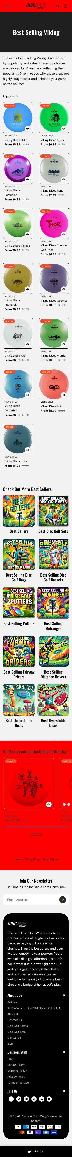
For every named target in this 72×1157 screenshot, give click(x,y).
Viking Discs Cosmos (54, 300)
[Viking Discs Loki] (54, 384)
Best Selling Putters (18, 623)
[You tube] (49, 1099)
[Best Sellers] (19, 511)
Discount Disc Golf (33, 1116)
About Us (13, 1014)
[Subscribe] (62, 899)
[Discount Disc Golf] (36, 6)
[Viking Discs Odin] (18, 117)
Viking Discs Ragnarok (12, 302)
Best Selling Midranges (53, 626)
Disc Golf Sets (16, 1032)
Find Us (12, 1091)
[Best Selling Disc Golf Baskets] (53, 554)
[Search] (57, 6)
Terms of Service (18, 1082)
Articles (12, 1002)
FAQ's (10, 1059)
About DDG (14, 995)
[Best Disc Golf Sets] (53, 511)
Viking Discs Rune (52, 190)
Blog (10, 1043)
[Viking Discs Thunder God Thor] (54, 223)
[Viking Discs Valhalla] (18, 223)
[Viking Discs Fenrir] (54, 117)
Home (17, 859)
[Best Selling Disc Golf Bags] (19, 554)
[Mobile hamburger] (7, 6)
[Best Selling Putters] (19, 603)
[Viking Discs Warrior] (54, 333)
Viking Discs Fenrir (52, 140)
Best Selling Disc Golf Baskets (53, 577)
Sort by (39, 1151)
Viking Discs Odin (16, 140)
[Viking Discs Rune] (54, 168)
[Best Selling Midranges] (53, 603)
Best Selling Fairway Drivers (18, 674)
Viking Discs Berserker (12, 192)
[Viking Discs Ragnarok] (18, 278)
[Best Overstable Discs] (53, 700)
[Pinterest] (34, 1099)
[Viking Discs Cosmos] (54, 278)
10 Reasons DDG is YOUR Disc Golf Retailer (34, 1008)
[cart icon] (65, 6)
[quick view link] (27, 128)
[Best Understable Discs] (19, 700)
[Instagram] (26, 1099)
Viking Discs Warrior (53, 355)
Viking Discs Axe (15, 355)
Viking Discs (32, 859)
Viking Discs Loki (51, 406)
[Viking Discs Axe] (18, 333)
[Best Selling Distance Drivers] (53, 651)
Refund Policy (16, 1065)
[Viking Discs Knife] (18, 439)
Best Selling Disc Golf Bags (19, 577)
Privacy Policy (16, 1076)
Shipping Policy (17, 1070)
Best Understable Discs (19, 723)
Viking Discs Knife (16, 461)
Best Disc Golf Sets (53, 531)
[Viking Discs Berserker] (18, 168)
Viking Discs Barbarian (12, 408)
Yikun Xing (10, 816)
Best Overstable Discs (53, 723)
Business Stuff (17, 1052)
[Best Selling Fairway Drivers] (19, 651)
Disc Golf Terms (17, 1026)
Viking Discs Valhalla (18, 245)
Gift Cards (14, 1037)
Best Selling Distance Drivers (53, 674)
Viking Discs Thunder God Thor (54, 247)
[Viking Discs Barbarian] (18, 384)
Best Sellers (19, 531)
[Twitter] (19, 1099)
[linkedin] (41, 1099)
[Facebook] (11, 1099)
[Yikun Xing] (29, 783)
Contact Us (14, 1020)
